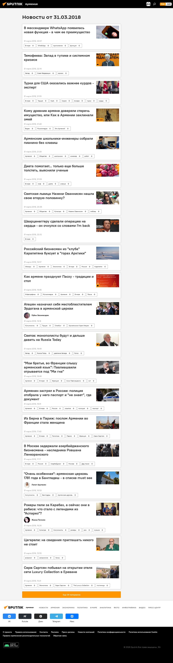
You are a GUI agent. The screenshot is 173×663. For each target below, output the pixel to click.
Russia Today (41, 353)
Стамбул (58, 326)
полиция (81, 408)
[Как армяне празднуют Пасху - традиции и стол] (107, 280)
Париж (69, 436)
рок (85, 530)
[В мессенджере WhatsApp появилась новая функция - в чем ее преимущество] (107, 32)
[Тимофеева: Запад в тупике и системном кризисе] (107, 59)
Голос (76, 353)
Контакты (44, 632)
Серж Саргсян (99, 436)
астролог (28, 558)
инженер (73, 156)
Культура (57, 211)
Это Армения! (60, 129)
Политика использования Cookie (143, 632)
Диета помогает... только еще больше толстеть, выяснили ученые (54, 168)
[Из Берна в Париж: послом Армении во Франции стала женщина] (107, 422)
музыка (97, 530)
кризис (60, 73)
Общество (43, 156)
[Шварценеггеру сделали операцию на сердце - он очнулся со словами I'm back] (107, 225)
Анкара (76, 101)
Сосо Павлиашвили (73, 381)
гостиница (100, 585)
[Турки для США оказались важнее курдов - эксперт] (107, 87)
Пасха (89, 294)
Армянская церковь (65, 495)
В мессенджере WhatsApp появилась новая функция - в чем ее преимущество (57, 30)
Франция (55, 381)
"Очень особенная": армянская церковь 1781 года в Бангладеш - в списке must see (58, 475)
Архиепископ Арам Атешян (79, 326)
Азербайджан (56, 464)
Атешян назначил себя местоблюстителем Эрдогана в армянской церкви (58, 306)
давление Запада (60, 353)
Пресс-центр (154, 607)
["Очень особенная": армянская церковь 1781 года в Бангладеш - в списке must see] (107, 477)
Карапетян (98, 267)
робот (86, 156)
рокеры (73, 530)
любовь (93, 211)
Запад (27, 73)
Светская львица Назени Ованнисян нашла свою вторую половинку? (59, 196)
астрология (43, 558)
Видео (27, 129)
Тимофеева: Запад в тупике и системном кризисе (57, 57)
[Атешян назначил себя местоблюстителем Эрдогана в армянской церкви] (107, 308)
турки (89, 101)
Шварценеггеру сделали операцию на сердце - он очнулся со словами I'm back (57, 223)
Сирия (64, 101)
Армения (28, 156)
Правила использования (25, 632)
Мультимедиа (42, 129)
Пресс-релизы (68, 632)
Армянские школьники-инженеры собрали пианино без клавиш (58, 140)
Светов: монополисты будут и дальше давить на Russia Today (54, 337)
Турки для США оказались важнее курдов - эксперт (59, 85)
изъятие (68, 408)
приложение (58, 46)
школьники (58, 156)
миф (39, 184)
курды (101, 101)
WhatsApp (42, 46)
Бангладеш (46, 495)
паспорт (95, 408)
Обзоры (28, 267)
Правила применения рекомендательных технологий (26, 635)
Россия (84, 267)
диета (51, 184)
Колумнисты (30, 326)
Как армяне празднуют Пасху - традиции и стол (59, 278)
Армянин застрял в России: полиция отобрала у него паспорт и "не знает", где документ (57, 395)
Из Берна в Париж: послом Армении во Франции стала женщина (56, 420)
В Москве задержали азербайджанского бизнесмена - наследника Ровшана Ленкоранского (56, 450)
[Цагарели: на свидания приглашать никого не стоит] (107, 544)
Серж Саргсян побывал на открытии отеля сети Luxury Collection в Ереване (58, 569)
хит (89, 381)
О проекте (7, 632)
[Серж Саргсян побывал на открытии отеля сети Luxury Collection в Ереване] (107, 571)
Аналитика (105, 607)
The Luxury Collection (81, 585)
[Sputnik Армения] (13, 6)
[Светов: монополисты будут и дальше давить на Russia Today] (107, 339)
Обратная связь (60, 635)
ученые (63, 184)
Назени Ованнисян (76, 211)
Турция (40, 101)
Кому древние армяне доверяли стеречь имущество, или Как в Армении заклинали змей (58, 115)
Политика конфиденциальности (111, 632)
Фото (116, 607)
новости (43, 607)
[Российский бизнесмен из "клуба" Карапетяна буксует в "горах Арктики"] (107, 253)
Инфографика (30, 294)
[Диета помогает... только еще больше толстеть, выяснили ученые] (107, 170)
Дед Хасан (85, 464)
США (52, 101)
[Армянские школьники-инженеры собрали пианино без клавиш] (107, 142)
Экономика (57, 267)
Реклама (55, 632)
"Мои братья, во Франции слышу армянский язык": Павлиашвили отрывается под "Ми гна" (50, 367)
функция (73, 46)
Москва (71, 464)
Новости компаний (86, 632)
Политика (55, 436)
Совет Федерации (43, 73)
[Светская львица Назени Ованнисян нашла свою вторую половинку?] (107, 198)
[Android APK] (11, 645)
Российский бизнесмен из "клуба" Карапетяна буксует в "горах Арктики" (55, 251)
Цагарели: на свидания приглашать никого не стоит (59, 542)
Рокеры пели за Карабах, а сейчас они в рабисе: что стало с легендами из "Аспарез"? (57, 509)
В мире (27, 46)
